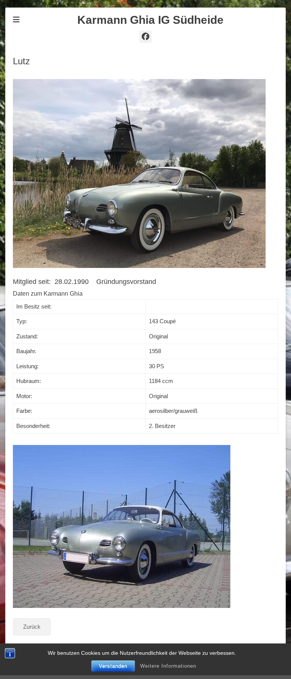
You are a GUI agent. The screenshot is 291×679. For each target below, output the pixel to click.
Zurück (32, 626)
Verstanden (113, 666)
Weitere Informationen (168, 666)
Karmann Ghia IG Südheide (150, 20)
